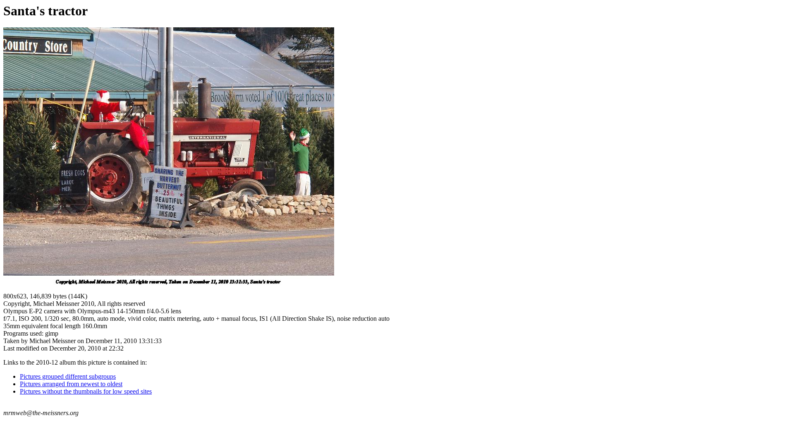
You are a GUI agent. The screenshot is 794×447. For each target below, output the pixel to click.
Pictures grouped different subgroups (68, 376)
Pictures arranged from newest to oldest (71, 383)
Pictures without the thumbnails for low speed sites (86, 391)
